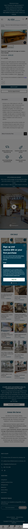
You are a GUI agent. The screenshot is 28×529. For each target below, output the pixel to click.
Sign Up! (14, 279)
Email (4, 262)
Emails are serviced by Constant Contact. (12, 275)
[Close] (24, 245)
